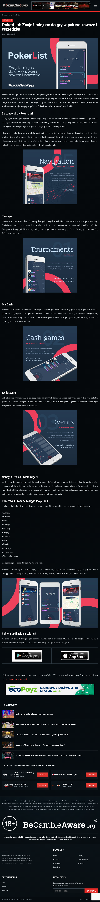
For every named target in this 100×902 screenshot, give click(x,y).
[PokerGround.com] (15, 6)
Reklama (4, 886)
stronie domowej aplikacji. (16, 679)
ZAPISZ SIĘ (91, 891)
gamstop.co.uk (66, 839)
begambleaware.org (48, 839)
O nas (3, 883)
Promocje (56, 859)
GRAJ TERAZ (42, 774)
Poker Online (57, 863)
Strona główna (6, 15)
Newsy (55, 856)
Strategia (81, 863)
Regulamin (5, 890)
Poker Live (56, 867)
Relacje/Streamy (83, 859)
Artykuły (80, 856)
